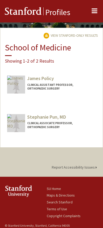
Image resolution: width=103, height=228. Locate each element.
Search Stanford (60, 202)
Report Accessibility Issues (74, 167)
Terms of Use (57, 209)
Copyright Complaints (64, 215)
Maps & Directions (61, 195)
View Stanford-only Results (74, 35)
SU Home (54, 188)
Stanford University (26, 191)
